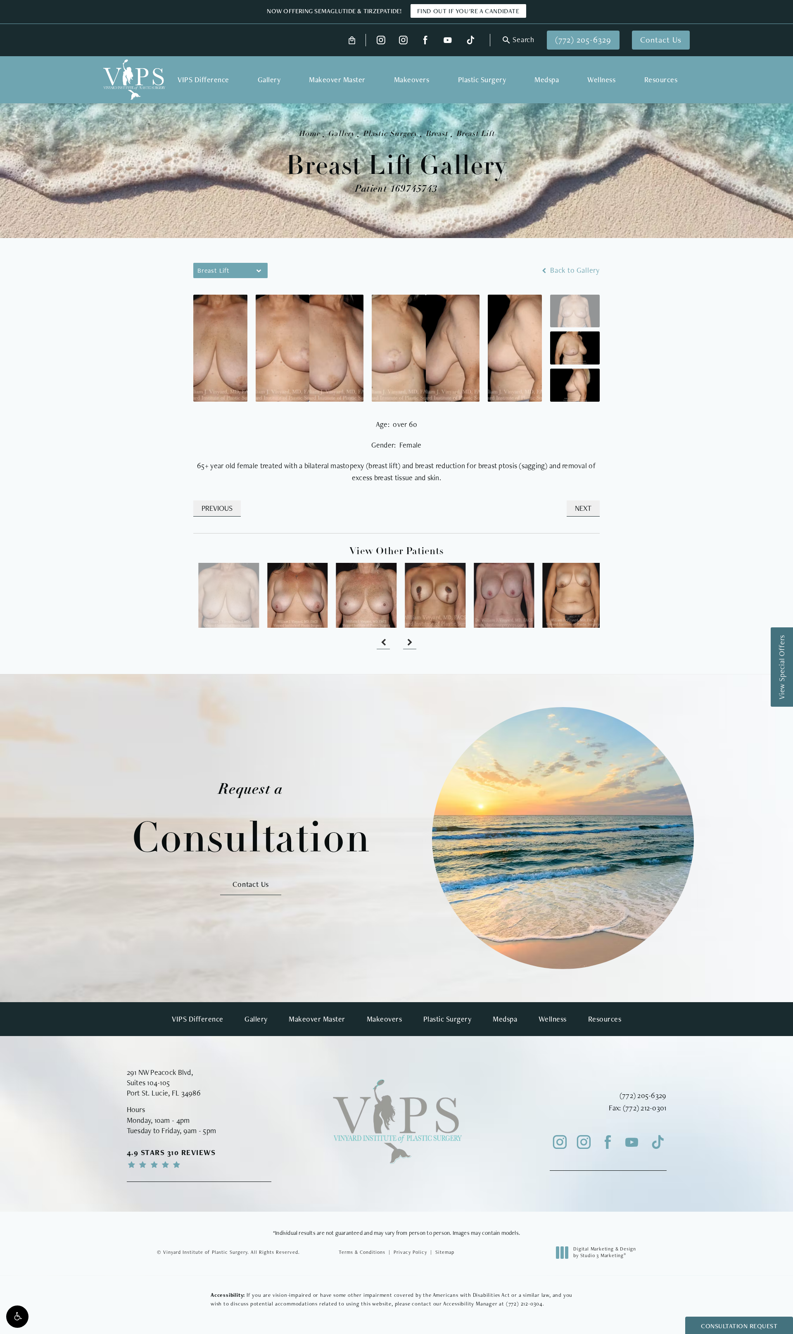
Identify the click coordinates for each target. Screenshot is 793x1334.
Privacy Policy (410, 1252)
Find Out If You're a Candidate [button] (468, 11)
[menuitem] (381, 40)
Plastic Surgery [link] (482, 79)
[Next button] (409, 642)
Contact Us (660, 39)
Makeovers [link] (412, 79)
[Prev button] (383, 642)
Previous (217, 508)
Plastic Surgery (390, 134)
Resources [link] (661, 79)
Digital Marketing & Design (604, 1252)
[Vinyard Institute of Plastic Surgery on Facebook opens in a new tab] (425, 40)
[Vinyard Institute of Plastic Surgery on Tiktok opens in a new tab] (469, 40)
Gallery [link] (269, 79)
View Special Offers (781, 667)
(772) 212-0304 (524, 1303)
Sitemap (444, 1252)
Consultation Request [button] (739, 1326)
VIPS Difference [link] (203, 79)
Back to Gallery (574, 270)
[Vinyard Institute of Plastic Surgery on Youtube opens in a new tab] (447, 40)
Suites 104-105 (148, 1082)
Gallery (341, 134)
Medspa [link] (546, 79)
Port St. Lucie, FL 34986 (164, 1093)
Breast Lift (475, 134)
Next (583, 508)
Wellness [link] (601, 79)
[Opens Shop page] (352, 40)
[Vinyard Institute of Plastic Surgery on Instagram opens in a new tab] (381, 40)
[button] (17, 1316)
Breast (436, 134)
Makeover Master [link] (337, 79)
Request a (251, 821)
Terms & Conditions (362, 1252)
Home (309, 134)
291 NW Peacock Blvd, (160, 1072)
